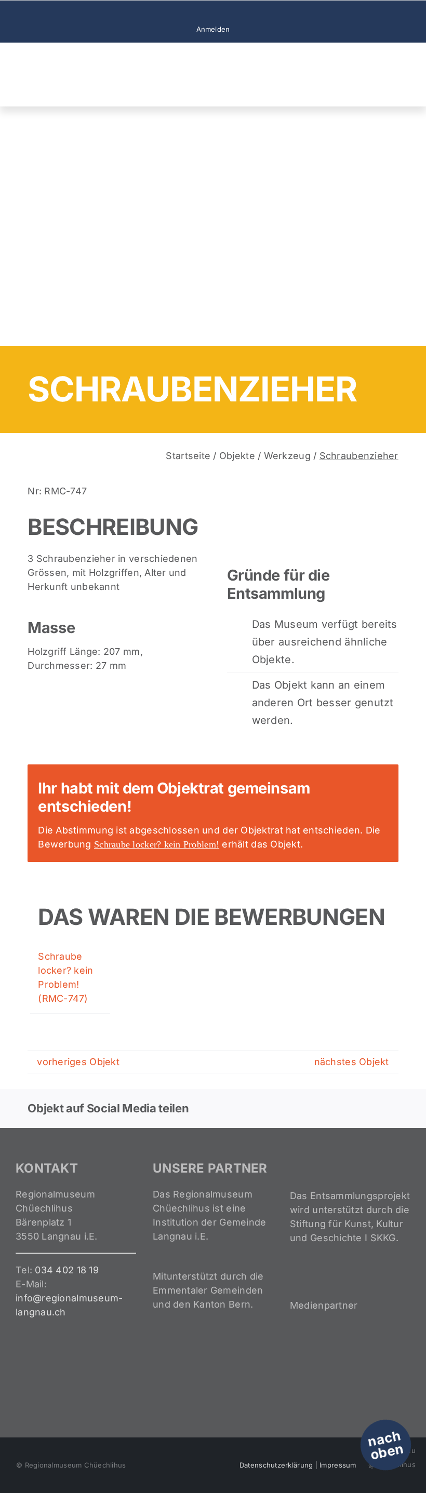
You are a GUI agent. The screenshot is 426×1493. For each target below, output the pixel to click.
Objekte (237, 455)
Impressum (338, 1465)
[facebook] (196, 12)
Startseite (188, 455)
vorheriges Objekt (78, 1061)
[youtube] (230, 12)
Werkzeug (287, 455)
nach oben (386, 1445)
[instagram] (213, 12)
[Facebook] (289, 1108)
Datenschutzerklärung (276, 1465)
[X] (306, 1108)
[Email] (389, 1108)
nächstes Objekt (351, 1061)
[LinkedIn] (322, 1108)
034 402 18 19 (67, 1270)
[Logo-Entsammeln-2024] (57, 57)
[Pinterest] (356, 1108)
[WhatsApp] (339, 1108)
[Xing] (373, 1108)
